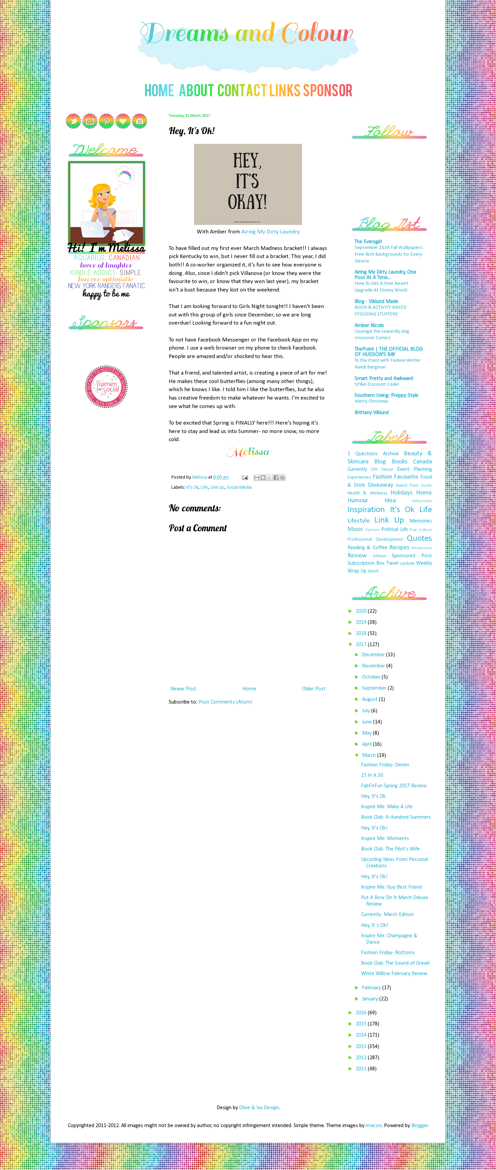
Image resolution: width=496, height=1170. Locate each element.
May (367, 733)
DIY (374, 469)
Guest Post (407, 485)
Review (357, 556)
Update (407, 563)
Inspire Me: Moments (385, 838)
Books (400, 462)
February (372, 988)
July (366, 711)
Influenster (422, 501)
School (379, 556)
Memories (420, 521)
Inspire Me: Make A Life (387, 807)
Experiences (359, 477)
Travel (392, 563)
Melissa (200, 477)
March (369, 755)
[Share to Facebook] (276, 477)
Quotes (419, 538)
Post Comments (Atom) (225, 702)
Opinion (372, 530)
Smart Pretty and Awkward (384, 378)
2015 (362, 1024)
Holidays (401, 493)
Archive (391, 454)
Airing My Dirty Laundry (270, 232)
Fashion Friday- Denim (385, 765)
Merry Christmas (371, 401)
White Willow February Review (394, 973)
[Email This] (256, 477)
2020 (362, 611)
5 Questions (363, 454)
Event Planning (414, 469)
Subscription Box (366, 563)
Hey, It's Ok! (374, 828)
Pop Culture (421, 530)
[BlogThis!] (263, 477)
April (367, 744)
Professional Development (375, 539)
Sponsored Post (412, 556)
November (374, 666)
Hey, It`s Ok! (374, 925)
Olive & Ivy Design (259, 1108)
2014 (362, 1035)
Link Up (217, 487)
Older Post (314, 689)
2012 (362, 1058)
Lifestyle (359, 521)
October (372, 677)
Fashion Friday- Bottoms (388, 953)
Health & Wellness (367, 493)
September (375, 688)
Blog (380, 462)
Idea (390, 501)
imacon (374, 1125)
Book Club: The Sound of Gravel (395, 963)
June (367, 722)
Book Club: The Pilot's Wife (390, 849)
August (370, 699)
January (370, 999)
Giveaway (380, 485)
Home (249, 689)
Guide (426, 485)
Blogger (419, 1125)
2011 (362, 1069)
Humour (358, 501)
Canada (422, 462)
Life (204, 487)
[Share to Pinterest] (282, 477)
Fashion (382, 477)
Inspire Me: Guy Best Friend (391, 887)
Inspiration (366, 510)
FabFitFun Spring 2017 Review (393, 786)
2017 (362, 644)
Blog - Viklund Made (376, 301)
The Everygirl (368, 242)
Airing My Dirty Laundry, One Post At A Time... (385, 275)
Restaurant (422, 548)
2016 (362, 1013)
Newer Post (183, 689)
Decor (387, 469)
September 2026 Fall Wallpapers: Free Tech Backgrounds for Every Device (389, 254)
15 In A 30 (372, 775)
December (374, 655)
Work (373, 571)
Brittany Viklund (372, 412)
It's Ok (192, 487)
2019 (362, 622)
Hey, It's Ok (373, 796)
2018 (362, 633)
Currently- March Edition (387, 914)
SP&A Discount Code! (377, 384)
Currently (357, 469)
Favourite (406, 477)
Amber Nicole (369, 325)
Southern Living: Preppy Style (386, 395)
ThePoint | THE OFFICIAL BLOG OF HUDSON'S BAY (389, 352)
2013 (362, 1046)
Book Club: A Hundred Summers (396, 817)
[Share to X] (269, 477)
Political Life (394, 529)
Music (355, 529)
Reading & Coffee (367, 548)
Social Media (239, 487)
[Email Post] (244, 477)
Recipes (399, 547)
